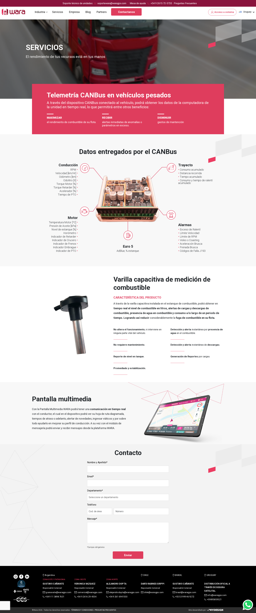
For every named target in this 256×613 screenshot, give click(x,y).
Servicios (57, 12)
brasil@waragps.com (186, 592)
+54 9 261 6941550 (118, 596)
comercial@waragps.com (90, 592)
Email (90, 476)
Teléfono (91, 504)
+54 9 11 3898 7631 (54, 596)
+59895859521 (214, 599)
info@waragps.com (217, 595)
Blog (88, 12)
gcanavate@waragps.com (58, 592)
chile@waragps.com (154, 592)
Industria (40, 12)
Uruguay (247, 11)
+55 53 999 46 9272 (184, 596)
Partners (102, 12)
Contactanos (126, 12)
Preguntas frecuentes (105, 610)
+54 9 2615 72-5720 (161, 3)
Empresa (74, 12)
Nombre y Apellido (96, 462)
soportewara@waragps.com (111, 3)
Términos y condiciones (82, 610)
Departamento (94, 490)
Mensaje (91, 518)
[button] (246, 12)
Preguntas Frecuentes (185, 3)
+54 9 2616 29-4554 (86, 596)
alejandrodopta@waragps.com (124, 592)
